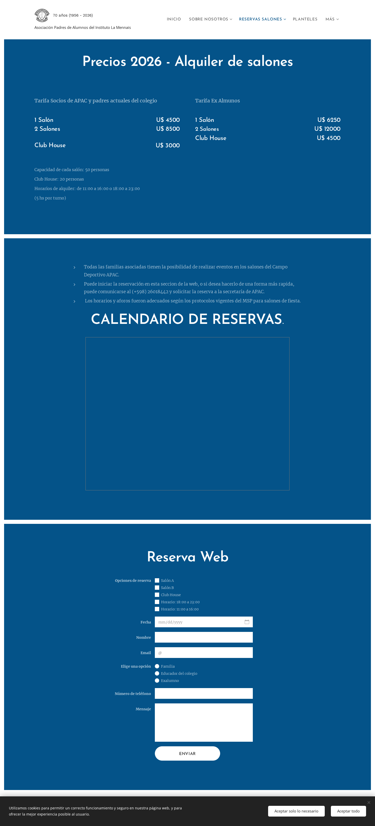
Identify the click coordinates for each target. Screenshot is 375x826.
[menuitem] (175, 19)
